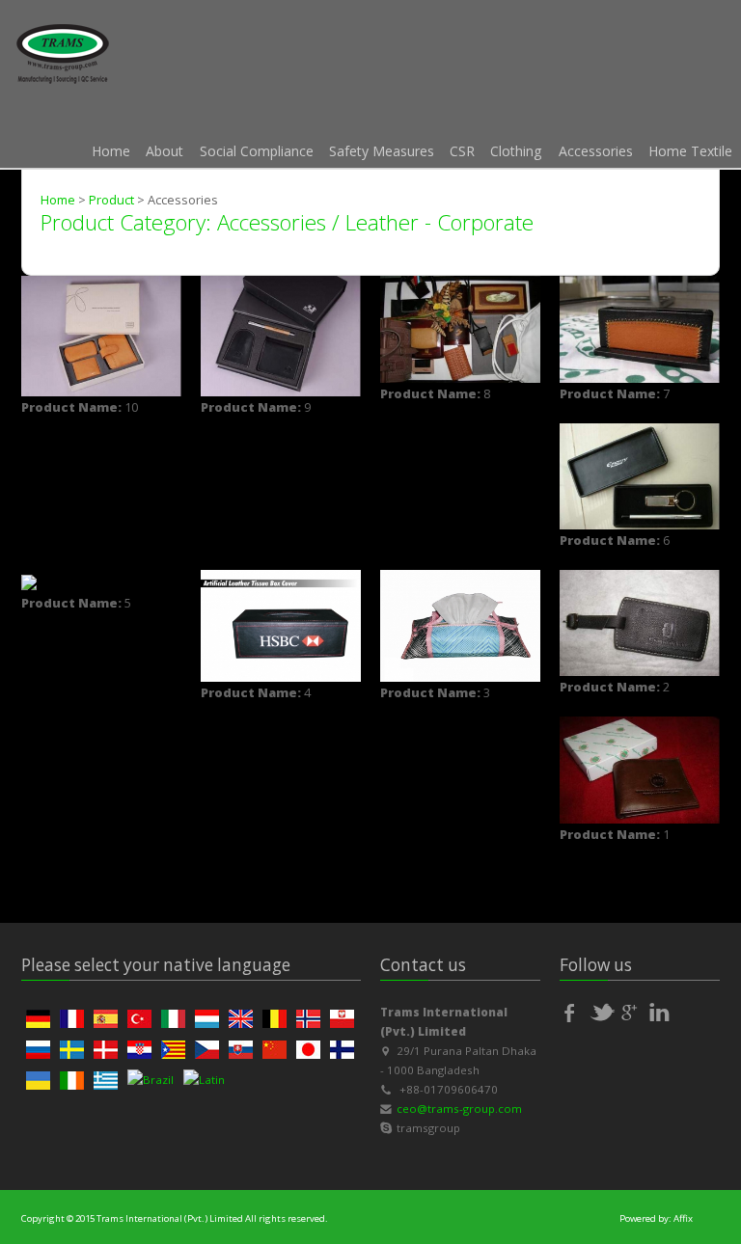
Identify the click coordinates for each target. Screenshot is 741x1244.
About (164, 151)
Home (111, 151)
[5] (29, 580)
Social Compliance (257, 151)
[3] (460, 624)
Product (111, 199)
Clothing (516, 151)
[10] (101, 334)
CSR (462, 151)
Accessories (596, 151)
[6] (640, 474)
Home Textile (690, 151)
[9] (281, 334)
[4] (281, 624)
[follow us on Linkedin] (662, 1012)
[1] (640, 768)
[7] (640, 328)
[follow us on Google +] (632, 1012)
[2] (640, 622)
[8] (460, 328)
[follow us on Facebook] (573, 1012)
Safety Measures (381, 151)
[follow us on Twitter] (603, 1012)
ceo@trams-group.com (459, 1108)
